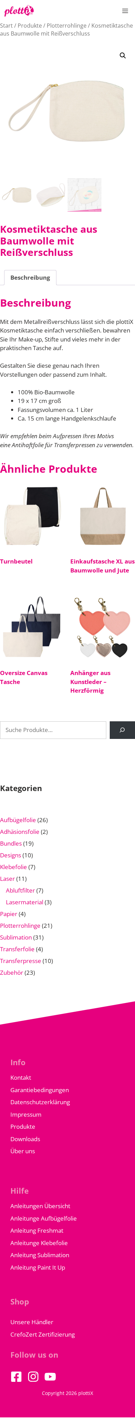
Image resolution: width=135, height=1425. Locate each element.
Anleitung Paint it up (37, 1267)
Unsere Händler (31, 1322)
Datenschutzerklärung (40, 1102)
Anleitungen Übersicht (40, 1206)
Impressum (26, 1114)
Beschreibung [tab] (30, 277)
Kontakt (20, 1077)
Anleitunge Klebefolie (39, 1243)
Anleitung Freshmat (36, 1230)
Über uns (22, 1151)
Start (6, 25)
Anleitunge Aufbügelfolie (43, 1218)
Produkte (30, 25)
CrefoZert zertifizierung (42, 1334)
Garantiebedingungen (39, 1090)
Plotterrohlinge (67, 25)
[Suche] (122, 730)
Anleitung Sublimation (39, 1255)
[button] (123, 55)
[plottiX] (19, 11)
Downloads (25, 1139)
